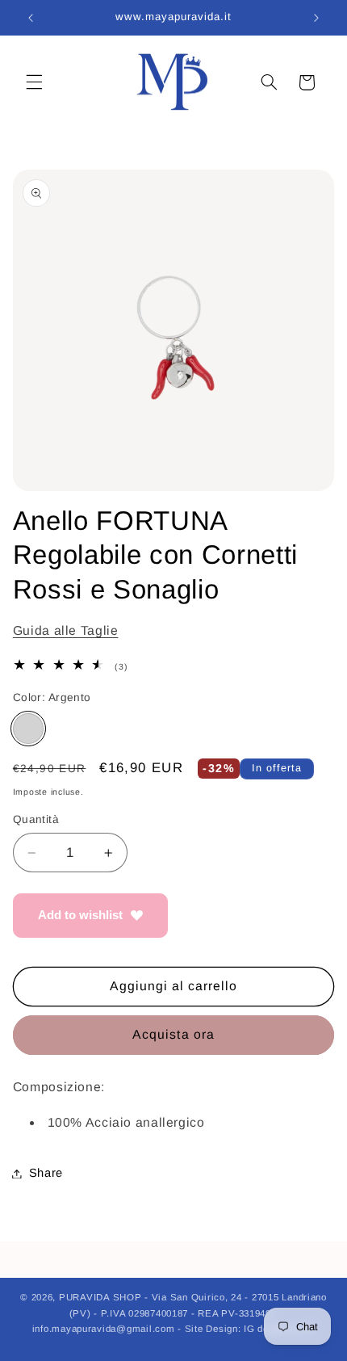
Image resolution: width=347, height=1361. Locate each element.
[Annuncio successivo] (316, 18)
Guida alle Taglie (66, 630)
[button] (33, 82)
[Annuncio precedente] (30, 18)
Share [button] (46, 1172)
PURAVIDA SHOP (100, 1297)
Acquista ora (173, 1034)
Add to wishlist (80, 915)
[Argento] (28, 728)
